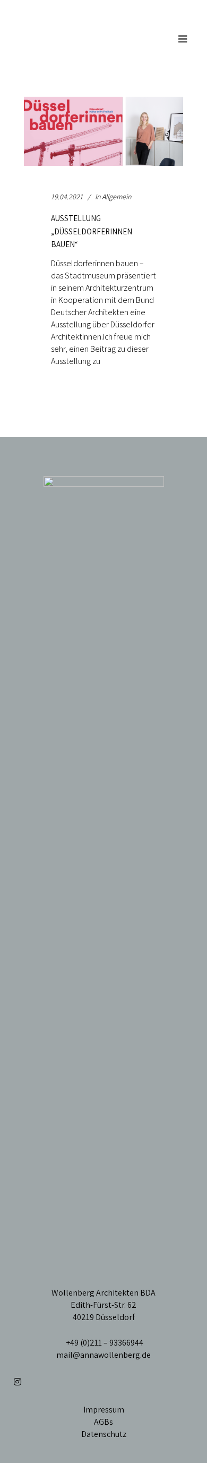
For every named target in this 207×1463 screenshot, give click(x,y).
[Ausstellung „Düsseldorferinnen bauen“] (103, 131)
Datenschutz (103, 1434)
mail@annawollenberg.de (103, 1354)
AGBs (103, 1421)
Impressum (103, 1409)
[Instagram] (17, 1382)
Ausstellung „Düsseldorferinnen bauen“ (91, 231)
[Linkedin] (36, 1382)
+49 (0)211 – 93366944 (103, 1342)
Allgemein (116, 196)
